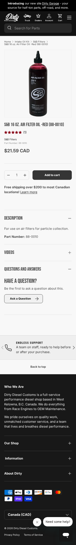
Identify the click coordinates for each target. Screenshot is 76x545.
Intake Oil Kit (22, 41)
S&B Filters (39, 41)
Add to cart (52, 175)
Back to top (38, 366)
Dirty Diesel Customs (25, 528)
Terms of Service (33, 534)
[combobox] (38, 28)
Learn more (28, 192)
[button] (60, 17)
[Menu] (69, 17)
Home (7, 41)
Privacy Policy (12, 534)
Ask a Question (20, 298)
